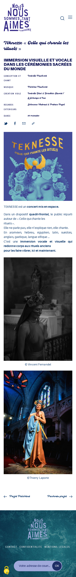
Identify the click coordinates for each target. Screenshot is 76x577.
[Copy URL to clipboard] (33, 123)
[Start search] (62, 18)
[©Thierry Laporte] (38, 422)
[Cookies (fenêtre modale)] (6, 570)
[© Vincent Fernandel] (38, 309)
